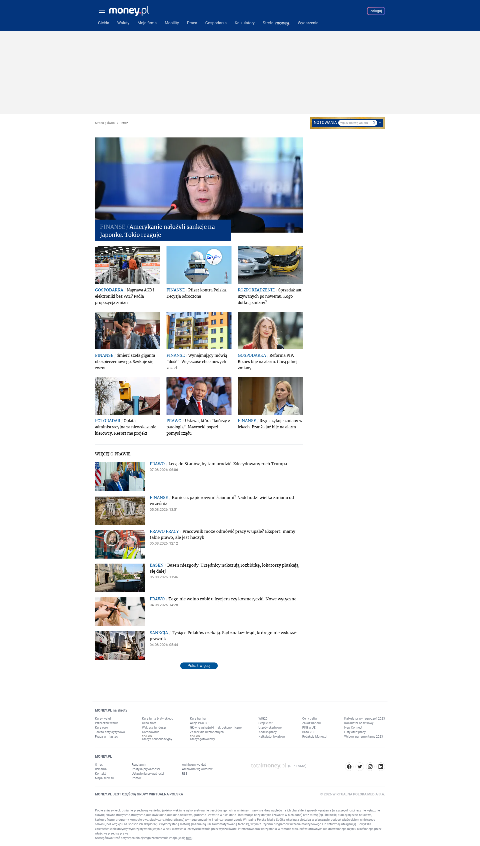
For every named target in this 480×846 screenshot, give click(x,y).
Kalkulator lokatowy (272, 736)
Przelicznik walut (106, 723)
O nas (99, 764)
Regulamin (139, 764)
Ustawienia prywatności (148, 773)
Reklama (101, 769)
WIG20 (263, 718)
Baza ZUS (308, 732)
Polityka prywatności (146, 769)
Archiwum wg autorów (197, 769)
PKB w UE (309, 727)
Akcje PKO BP (199, 723)
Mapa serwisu (104, 778)
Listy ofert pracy (355, 732)
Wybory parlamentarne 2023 (363, 736)
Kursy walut (103, 718)
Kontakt (100, 773)
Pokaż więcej (199, 665)
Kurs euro (101, 727)
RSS (184, 773)
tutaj (189, 838)
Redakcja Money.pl (314, 736)
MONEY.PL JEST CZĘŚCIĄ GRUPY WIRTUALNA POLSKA (139, 794)
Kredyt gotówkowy (202, 739)
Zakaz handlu (311, 723)
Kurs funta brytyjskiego (157, 718)
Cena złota (149, 723)
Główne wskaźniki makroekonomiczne (216, 727)
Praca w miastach (107, 736)
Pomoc (137, 778)
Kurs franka (198, 718)
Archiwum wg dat (194, 764)
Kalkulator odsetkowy (359, 723)
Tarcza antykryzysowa (110, 732)
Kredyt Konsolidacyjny (157, 739)
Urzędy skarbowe (270, 727)
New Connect (353, 727)
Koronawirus (150, 732)
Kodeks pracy (267, 732)
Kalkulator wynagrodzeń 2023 (364, 718)
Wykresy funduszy (154, 727)
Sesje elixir (265, 723)
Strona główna (105, 123)
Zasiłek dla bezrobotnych (207, 732)
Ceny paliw (309, 718)
